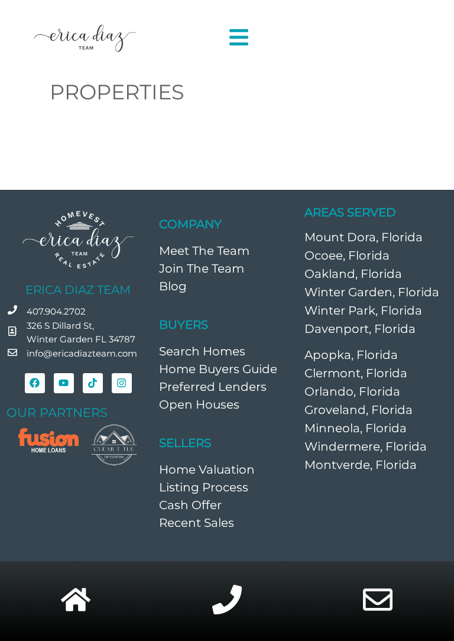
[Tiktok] (93, 383)
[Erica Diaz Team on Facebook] (35, 383)
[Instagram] (122, 383)
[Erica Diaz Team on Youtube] (64, 383)
